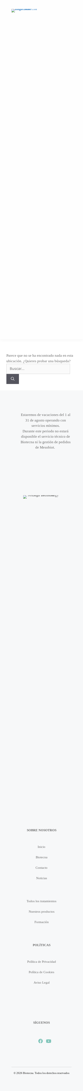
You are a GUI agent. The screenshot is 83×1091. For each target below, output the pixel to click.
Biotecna (41, 857)
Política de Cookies (41, 972)
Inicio (41, 847)
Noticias (41, 878)
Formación (41, 922)
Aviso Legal (42, 982)
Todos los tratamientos (41, 901)
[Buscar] (12, 379)
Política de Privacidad (41, 961)
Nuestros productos (41, 911)
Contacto (41, 867)
